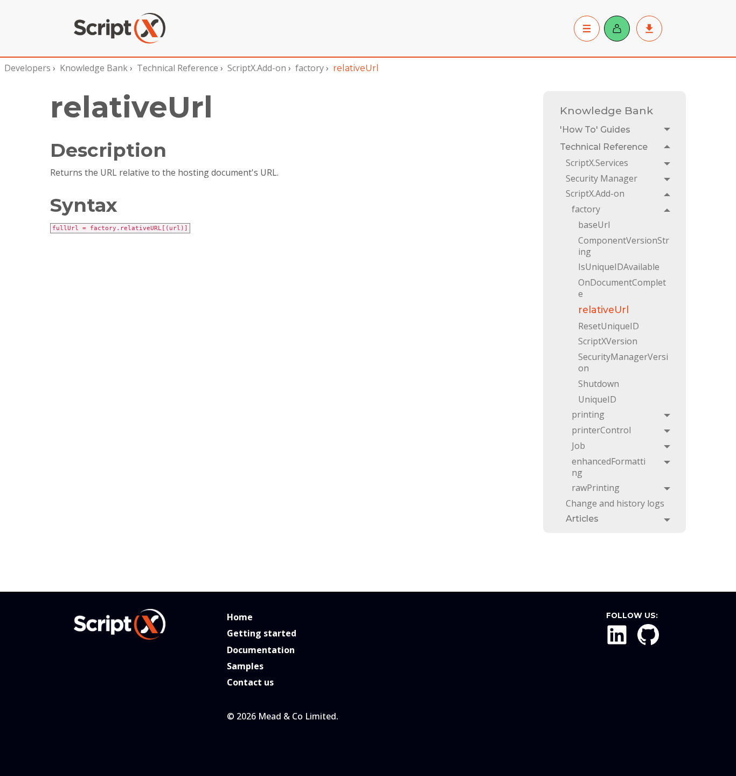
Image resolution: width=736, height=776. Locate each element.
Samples (245, 666)
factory (309, 68)
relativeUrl (603, 309)
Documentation (261, 650)
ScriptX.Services (597, 163)
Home (240, 617)
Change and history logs (615, 503)
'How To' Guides (595, 129)
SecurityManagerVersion (623, 362)
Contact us (250, 682)
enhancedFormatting (608, 467)
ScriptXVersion (607, 341)
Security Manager (601, 178)
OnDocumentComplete (622, 288)
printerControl (601, 430)
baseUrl (594, 225)
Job (578, 446)
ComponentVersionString (623, 246)
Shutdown (598, 384)
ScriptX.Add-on (256, 68)
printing (588, 414)
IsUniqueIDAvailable (618, 267)
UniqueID (597, 399)
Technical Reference (177, 68)
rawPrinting (596, 488)
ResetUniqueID (608, 326)
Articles (582, 519)
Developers (27, 68)
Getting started (261, 633)
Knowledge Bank (94, 68)
